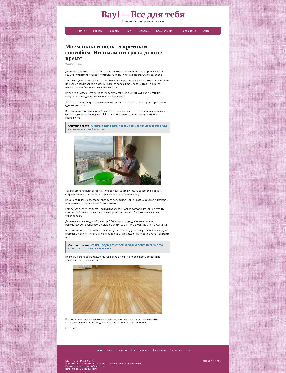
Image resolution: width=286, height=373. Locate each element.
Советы (97, 31)
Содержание (189, 31)
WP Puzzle (216, 360)
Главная (82, 31)
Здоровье (144, 31)
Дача (128, 31)
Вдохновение (164, 31)
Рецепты (114, 31)
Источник (71, 328)
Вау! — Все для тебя (143, 14)
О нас (206, 31)
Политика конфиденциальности (81, 368)
